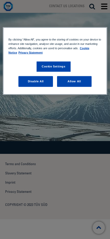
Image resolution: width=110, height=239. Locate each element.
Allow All (74, 81)
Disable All (36, 81)
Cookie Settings (53, 66)
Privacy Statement (30, 52)
